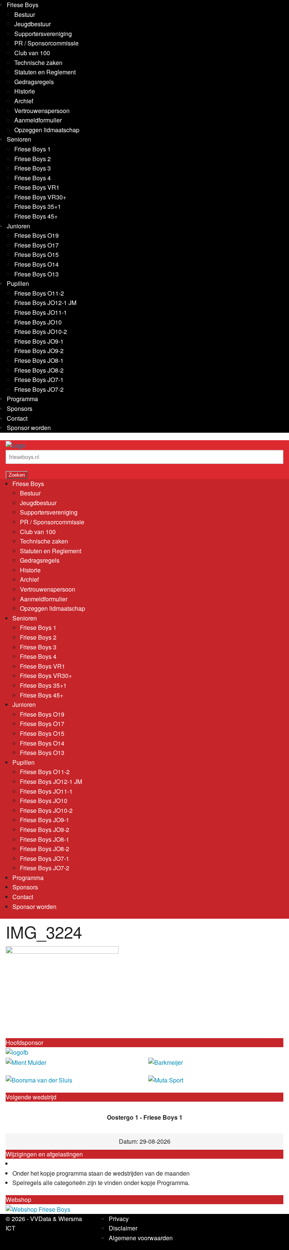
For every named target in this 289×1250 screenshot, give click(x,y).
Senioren (19, 139)
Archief (23, 101)
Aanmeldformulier (38, 120)
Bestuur (24, 14)
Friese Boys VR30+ (40, 197)
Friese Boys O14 (36, 264)
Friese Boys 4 (32, 178)
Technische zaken (38, 62)
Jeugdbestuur (32, 24)
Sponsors (19, 408)
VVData (40, 1218)
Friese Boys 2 (32, 158)
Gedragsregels (34, 81)
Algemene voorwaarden (141, 1237)
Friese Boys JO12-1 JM (45, 302)
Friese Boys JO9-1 (39, 341)
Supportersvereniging (43, 33)
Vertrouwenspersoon (42, 110)
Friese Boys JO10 (38, 322)
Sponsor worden (29, 427)
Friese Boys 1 (32, 149)
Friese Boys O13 (36, 274)
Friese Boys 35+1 (37, 206)
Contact (17, 418)
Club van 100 (32, 52)
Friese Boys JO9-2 (39, 350)
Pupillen (18, 283)
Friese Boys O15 (36, 254)
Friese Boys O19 (36, 235)
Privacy (119, 1218)
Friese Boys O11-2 (39, 293)
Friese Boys (22, 4)
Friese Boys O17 (36, 245)
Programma (22, 398)
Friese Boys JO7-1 (39, 379)
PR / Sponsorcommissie (46, 43)
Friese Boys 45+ (36, 216)
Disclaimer (123, 1228)
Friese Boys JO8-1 (39, 360)
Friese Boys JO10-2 (40, 331)
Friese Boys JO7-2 (39, 389)
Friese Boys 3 (32, 168)
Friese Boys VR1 (36, 187)
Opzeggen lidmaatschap (46, 129)
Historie (24, 91)
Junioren (18, 226)
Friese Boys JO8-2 (39, 370)
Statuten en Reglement (45, 72)
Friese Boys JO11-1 (40, 312)
